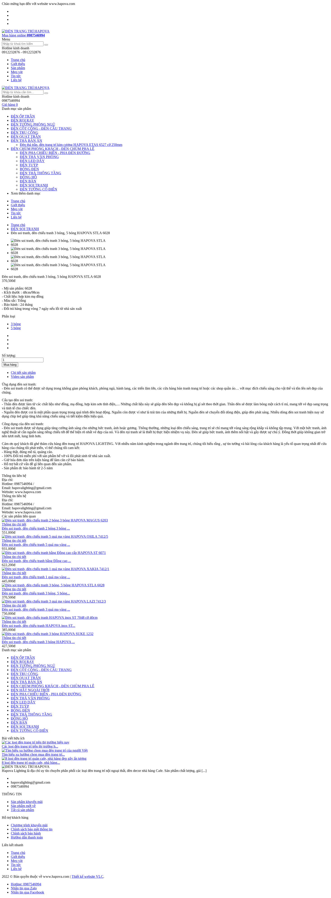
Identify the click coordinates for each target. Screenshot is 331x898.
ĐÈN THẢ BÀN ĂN (26, 141)
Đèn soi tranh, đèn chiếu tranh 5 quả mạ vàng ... (36, 545)
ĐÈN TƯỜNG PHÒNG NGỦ (33, 124)
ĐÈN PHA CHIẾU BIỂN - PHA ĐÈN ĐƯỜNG (55, 153)
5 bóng (16, 328)
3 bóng (16, 324)
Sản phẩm (18, 68)
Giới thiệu (18, 64)
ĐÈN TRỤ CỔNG (24, 132)
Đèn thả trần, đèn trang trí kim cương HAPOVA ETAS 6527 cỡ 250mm (71, 145)
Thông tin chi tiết (14, 524)
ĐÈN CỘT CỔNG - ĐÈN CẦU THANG (41, 128)
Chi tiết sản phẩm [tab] (23, 372)
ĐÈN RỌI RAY (22, 120)
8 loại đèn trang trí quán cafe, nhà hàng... (31, 762)
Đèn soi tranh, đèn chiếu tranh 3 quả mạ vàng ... (36, 609)
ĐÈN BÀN (28, 181)
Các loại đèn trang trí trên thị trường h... (30, 746)
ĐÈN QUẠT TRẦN (26, 136)
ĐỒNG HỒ (28, 177)
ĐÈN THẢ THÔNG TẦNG (40, 173)
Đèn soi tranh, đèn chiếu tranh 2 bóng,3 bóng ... (36, 528)
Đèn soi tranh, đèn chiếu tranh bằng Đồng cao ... (36, 561)
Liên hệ (16, 80)
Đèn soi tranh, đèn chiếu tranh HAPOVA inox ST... (38, 626)
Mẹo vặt (17, 72)
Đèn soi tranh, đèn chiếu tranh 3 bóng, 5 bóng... (36, 593)
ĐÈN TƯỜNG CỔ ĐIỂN (38, 189)
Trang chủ (18, 60)
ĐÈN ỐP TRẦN (23, 116)
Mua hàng (10, 364)
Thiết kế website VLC (87, 876)
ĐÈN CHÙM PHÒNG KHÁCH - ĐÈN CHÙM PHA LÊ (52, 149)
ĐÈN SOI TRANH (34, 185)
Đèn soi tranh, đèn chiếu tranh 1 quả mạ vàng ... (36, 577)
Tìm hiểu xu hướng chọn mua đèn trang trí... (33, 754)
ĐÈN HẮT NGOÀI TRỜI (30, 690)
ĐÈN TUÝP (29, 165)
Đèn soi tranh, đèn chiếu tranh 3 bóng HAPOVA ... (38, 642)
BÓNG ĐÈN (29, 169)
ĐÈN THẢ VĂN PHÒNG (39, 157)
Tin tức (16, 76)
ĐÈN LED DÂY (32, 161)
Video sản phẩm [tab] (22, 377)
